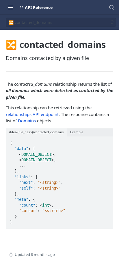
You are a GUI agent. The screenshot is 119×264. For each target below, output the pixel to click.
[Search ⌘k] (111, 7)
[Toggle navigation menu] (10, 7)
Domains (27, 120)
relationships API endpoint (32, 114)
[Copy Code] (106, 141)
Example (76, 132)
